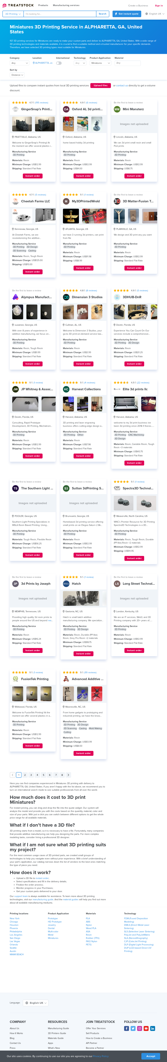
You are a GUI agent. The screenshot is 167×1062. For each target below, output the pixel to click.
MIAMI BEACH (17, 954)
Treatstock (17, 6)
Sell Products (92, 1033)
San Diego (15, 938)
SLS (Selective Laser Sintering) (139, 931)
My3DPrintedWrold (86, 201)
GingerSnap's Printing (37, 109)
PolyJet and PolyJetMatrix (137, 934)
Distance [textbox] (16, 75)
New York (14, 918)
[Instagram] (139, 1028)
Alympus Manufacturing (39, 297)
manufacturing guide (43, 899)
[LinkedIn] (152, 1028)
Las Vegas (15, 941)
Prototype (53, 918)
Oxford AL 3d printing (88, 109)
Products (43, 5)
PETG (88, 944)
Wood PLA (91, 928)
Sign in (159, 5)
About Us (14, 1028)
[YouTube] (146, 1028)
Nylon (89, 925)
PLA (88, 918)
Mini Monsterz (133, 109)
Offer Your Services (96, 1028)
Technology (80, 58)
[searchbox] (128, 63)
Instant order (32, 176)
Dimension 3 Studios (87, 297)
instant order (42, 878)
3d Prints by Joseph (36, 584)
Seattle (13, 948)
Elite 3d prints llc (135, 389)
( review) (88, 194)
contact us (122, 85)
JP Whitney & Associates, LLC (43, 389)
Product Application (100, 58)
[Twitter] (133, 1028)
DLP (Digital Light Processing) (138, 944)
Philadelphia (16, 931)
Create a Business (138, 5)
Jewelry (52, 925)
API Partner (91, 1043)
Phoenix (14, 928)
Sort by (13, 70)
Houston (14, 925)
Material (119, 58)
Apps (50, 1043)
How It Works (16, 1033)
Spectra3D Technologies (141, 488)
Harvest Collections (86, 389)
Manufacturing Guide (58, 1028)
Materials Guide (56, 1038)
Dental (51, 928)
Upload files (100, 85)
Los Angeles (16, 934)
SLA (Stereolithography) (136, 938)
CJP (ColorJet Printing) (135, 941)
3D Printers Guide (57, 1033)
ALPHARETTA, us (44, 62)
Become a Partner (95, 1048)
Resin (89, 934)
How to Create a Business (99, 1038)
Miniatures (53, 938)
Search (102, 13)
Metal (50, 934)
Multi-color (53, 931)
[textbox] (79, 63)
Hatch (76, 584)
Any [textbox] (13, 63)
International (63, 58)
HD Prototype (55, 921)
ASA (88, 931)
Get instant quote (128, 13)
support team (21, 896)
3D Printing (11, 14)
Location (37, 58)
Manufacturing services (66, 5)
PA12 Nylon (91, 941)
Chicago (14, 921)
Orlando (14, 944)
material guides (70, 899)
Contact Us (15, 1043)
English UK (37, 1003)
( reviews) (41, 102)
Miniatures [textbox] (96, 63)
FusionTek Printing (35, 679)
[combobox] (60, 14)
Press (12, 1048)
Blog (12, 1038)
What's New (54, 1048)
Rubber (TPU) (92, 938)
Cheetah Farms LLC (35, 201)
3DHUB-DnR (132, 297)
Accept (150, 1056)
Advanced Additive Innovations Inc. (98, 679)
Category (14, 58)
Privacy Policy (101, 1056)
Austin (13, 951)
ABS (88, 921)
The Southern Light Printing (41, 488)
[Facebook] (126, 1028)
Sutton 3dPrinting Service (91, 488)
